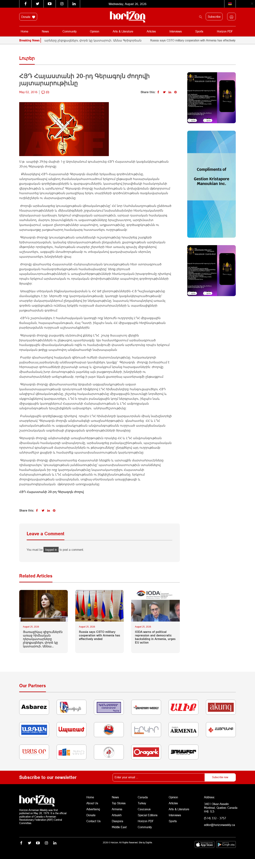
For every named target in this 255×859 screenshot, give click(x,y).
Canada (143, 797)
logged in (51, 549)
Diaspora (117, 821)
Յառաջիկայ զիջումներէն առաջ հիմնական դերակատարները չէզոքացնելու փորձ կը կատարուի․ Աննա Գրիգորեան (43, 639)
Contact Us (93, 821)
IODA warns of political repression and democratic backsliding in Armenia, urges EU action (155, 637)
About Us (92, 803)
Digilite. (149, 842)
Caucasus (144, 809)
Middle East (119, 827)
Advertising (93, 809)
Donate (26, 16)
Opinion (94, 31)
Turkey (142, 803)
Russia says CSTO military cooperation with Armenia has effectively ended (181, 40)
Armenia (117, 809)
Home (24, 31)
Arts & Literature (123, 31)
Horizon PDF (225, 31)
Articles (151, 31)
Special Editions (148, 815)
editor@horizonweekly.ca (219, 825)
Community (70, 31)
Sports (199, 31)
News (45, 31)
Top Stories (119, 803)
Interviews (176, 31)
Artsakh (117, 815)
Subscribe (214, 16)
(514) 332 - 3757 (215, 818)
